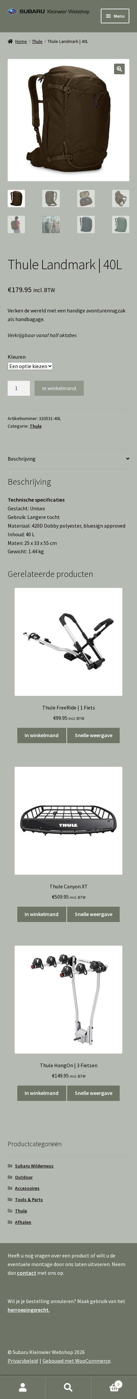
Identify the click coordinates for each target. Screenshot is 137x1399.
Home (21, 41)
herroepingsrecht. (29, 1309)
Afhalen (23, 1222)
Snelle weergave (93, 735)
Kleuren (17, 356)
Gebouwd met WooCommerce (76, 1360)
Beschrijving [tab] (22, 458)
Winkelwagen (105, 1382)
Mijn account (23, 1387)
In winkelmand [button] (42, 735)
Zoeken (68, 1387)
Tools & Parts (29, 1199)
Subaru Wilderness (34, 1166)
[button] (119, 69)
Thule (37, 41)
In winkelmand (59, 388)
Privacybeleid (23, 1360)
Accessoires (27, 1188)
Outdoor (24, 1177)
